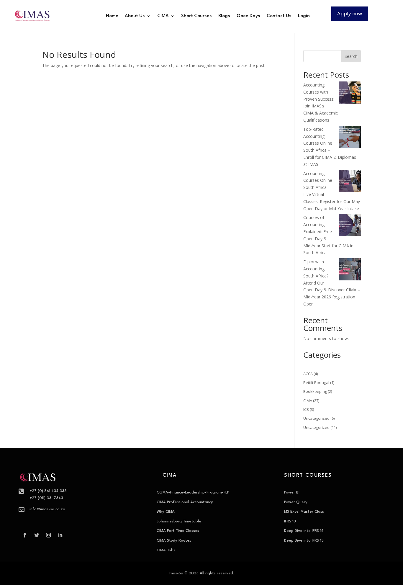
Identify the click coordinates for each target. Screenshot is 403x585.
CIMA (163, 16)
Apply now (349, 13)
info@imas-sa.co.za (47, 509)
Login (304, 16)
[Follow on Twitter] (36, 535)
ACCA (308, 373)
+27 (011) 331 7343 (46, 498)
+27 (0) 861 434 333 (48, 491)
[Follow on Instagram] (48, 535)
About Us (135, 16)
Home (112, 16)
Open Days (248, 16)
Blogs (224, 16)
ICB (306, 409)
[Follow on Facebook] (25, 535)
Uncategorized (316, 427)
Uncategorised (316, 418)
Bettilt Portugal (316, 382)
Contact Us (279, 16)
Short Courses (196, 16)
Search (351, 56)
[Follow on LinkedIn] (60, 535)
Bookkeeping (315, 391)
